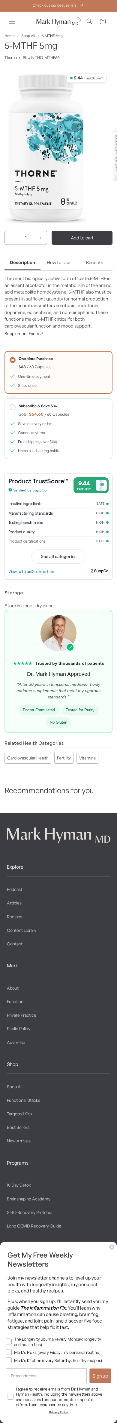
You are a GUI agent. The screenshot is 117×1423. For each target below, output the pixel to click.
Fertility (64, 757)
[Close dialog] (112, 1247)
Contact (14, 943)
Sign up (100, 1376)
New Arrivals (19, 1140)
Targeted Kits (19, 1113)
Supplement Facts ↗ (24, 333)
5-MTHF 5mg (52, 35)
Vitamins (87, 757)
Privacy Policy (58, 1412)
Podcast (14, 889)
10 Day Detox (19, 1184)
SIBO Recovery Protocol (29, 1212)
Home (9, 35)
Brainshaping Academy (28, 1198)
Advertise (16, 1042)
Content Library (21, 930)
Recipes (14, 916)
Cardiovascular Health (28, 757)
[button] (12, 21)
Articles (14, 902)
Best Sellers (18, 1127)
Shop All (28, 35)
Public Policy (18, 1028)
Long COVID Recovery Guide (34, 1225)
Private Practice (21, 1015)
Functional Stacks (23, 1100)
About (13, 987)
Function (15, 1001)
